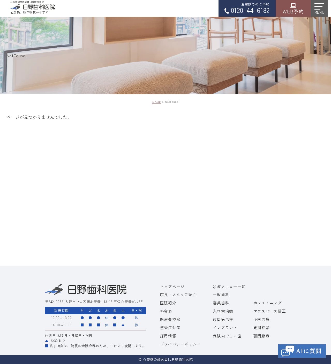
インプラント (225, 327)
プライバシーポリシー (180, 344)
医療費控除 (170, 319)
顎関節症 (261, 335)
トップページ (172, 286)
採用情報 (168, 335)
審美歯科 (221, 302)
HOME (156, 102)
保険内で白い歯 (227, 335)
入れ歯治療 (223, 311)
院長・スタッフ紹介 (178, 294)
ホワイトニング (267, 302)
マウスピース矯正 (269, 311)
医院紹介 (168, 302)
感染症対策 (170, 327)
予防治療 (261, 319)
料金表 (166, 311)
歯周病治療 (223, 319)
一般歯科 (221, 294)
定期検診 (261, 327)
